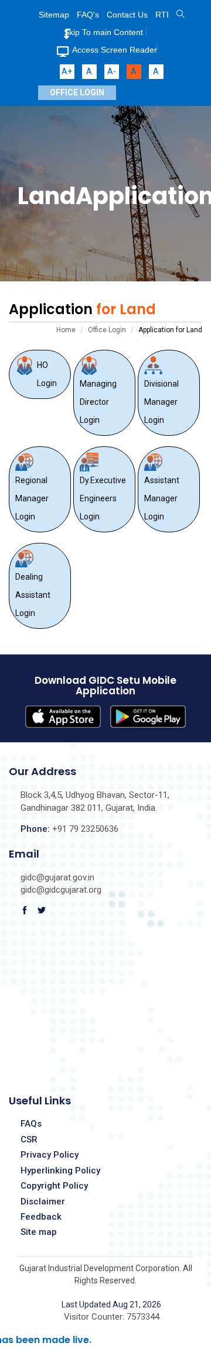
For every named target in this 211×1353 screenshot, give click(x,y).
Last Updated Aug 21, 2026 (111, 1304)
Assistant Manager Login (161, 498)
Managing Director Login (98, 402)
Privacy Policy (50, 1154)
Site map (39, 1232)
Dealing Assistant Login (32, 595)
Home (66, 330)
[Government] (180, 14)
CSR (29, 1139)
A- (111, 71)
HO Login (47, 374)
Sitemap (54, 14)
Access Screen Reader (114, 49)
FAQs (31, 1123)
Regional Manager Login (32, 498)
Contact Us (127, 14)
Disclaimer (43, 1201)
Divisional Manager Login (161, 402)
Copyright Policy (54, 1185)
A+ (67, 71)
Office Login (77, 92)
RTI (162, 14)
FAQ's (88, 14)
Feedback (41, 1216)
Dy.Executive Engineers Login (103, 498)
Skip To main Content (103, 32)
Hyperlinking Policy (60, 1170)
